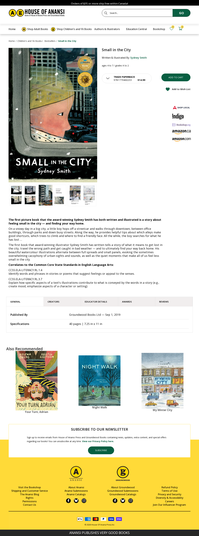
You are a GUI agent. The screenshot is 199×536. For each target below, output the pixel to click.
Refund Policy (169, 487)
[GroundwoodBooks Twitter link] (122, 500)
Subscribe (101, 450)
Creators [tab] (53, 301)
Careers (169, 501)
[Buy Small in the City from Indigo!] (178, 117)
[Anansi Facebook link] (68, 500)
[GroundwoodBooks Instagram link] (130, 500)
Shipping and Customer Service (29, 490)
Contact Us (29, 504)
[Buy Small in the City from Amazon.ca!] (181, 132)
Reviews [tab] (164, 301)
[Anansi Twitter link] (76, 500)
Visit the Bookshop (29, 487)
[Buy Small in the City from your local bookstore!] (181, 107)
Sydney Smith (138, 57)
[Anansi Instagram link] (84, 500)
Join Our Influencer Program (169, 504)
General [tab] (15, 301)
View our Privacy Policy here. (98, 441)
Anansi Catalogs (76, 494)
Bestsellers (50, 40)
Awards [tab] (127, 301)
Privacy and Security (169, 494)
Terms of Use (169, 490)
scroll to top (3, 530)
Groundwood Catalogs (122, 494)
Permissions (29, 501)
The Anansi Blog (29, 494)
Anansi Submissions (76, 490)
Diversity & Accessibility (169, 497)
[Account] (189, 28)
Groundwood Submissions (122, 490)
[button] (127, 78)
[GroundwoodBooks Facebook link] (115, 500)
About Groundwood (123, 487)
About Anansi (76, 487)
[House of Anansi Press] (37, 12)
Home (12, 40)
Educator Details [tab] (96, 301)
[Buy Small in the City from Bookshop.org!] (181, 124)
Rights (29, 497)
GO (181, 13)
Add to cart (176, 77)
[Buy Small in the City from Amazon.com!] (181, 139)
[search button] (106, 13)
